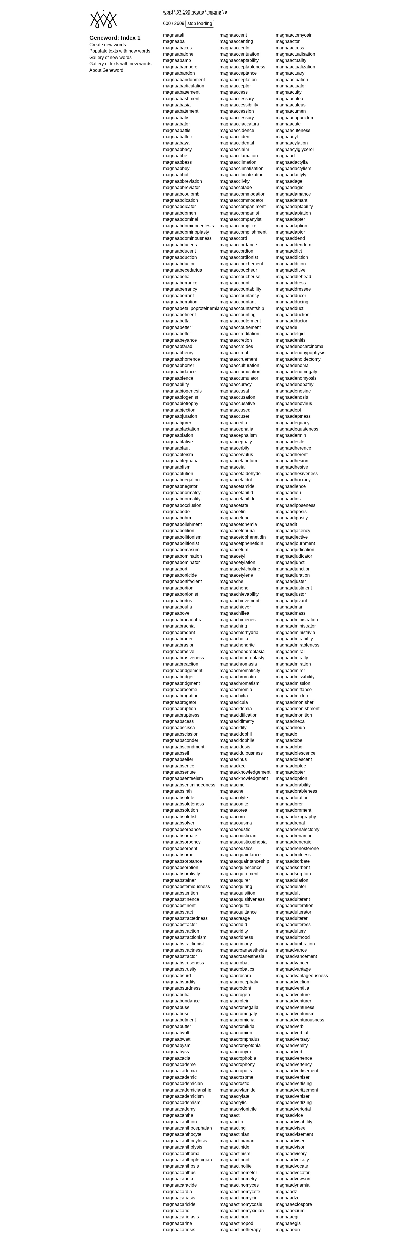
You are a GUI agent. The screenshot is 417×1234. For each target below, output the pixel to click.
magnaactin (231, 975)
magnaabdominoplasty (186, 232)
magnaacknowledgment (244, 632)
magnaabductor (179, 263)
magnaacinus (233, 613)
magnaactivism (235, 1140)
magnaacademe (179, 1064)
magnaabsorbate (180, 835)
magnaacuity (232, 1216)
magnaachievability (239, 448)
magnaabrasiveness (183, 657)
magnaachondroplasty (242, 511)
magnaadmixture (292, 403)
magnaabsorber (179, 854)
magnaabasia (177, 104)
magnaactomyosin (238, 1159)
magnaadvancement (296, 664)
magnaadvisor (290, 854)
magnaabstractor (180, 956)
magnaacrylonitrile (238, 962)
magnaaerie (288, 981)
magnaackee (233, 619)
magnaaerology (291, 1070)
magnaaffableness (294, 1223)
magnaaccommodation (243, 47)
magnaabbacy (177, 149)
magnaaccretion (236, 194)
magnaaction (233, 1096)
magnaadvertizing (294, 810)
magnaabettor (177, 333)
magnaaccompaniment (243, 60)
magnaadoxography (296, 524)
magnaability (176, 384)
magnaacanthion (180, 1121)
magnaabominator (181, 562)
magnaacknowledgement (245, 626)
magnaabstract (178, 912)
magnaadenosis (292, 104)
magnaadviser (290, 848)
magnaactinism (235, 1007)
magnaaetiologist (293, 1204)
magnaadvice (289, 822)
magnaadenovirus (294, 111)
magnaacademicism (183, 1096)
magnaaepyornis (292, 943)
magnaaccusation (237, 251)
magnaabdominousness (187, 238)
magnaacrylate (234, 950)
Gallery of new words (110, 57)
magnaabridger (178, 676)
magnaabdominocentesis (188, 225)
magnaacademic (180, 1077)
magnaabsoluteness (183, 803)
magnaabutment (179, 1019)
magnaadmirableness (297, 352)
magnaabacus (177, 47)
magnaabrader (178, 638)
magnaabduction (180, 257)
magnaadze (288, 905)
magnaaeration (291, 950)
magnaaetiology (292, 1210)
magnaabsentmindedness (189, 784)
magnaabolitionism (182, 537)
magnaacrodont (235, 842)
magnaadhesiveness (297, 181)
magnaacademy (179, 1109)
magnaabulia (176, 994)
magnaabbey (176, 168)
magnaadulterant (293, 607)
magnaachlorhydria (239, 486)
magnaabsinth (177, 791)
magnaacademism (181, 1102)
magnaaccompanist (239, 66)
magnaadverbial (292, 740)
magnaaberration (180, 301)
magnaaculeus (234, 1229)
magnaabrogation (181, 695)
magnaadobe (289, 448)
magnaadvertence (294, 765)
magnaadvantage (293, 676)
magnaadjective (292, 244)
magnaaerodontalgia (296, 1013)
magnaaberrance (180, 282)
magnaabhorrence (181, 359)
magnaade (286, 35)
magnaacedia (233, 276)
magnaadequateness (297, 136)
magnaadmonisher (294, 410)
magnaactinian (234, 988)
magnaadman (290, 314)
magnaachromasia (238, 517)
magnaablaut (176, 448)
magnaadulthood (293, 645)
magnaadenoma (292, 73)
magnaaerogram (292, 1051)
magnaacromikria (237, 880)
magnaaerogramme (295, 1058)
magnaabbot (175, 174)
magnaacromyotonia (240, 899)
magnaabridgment (181, 683)
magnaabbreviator (181, 187)
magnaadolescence (295, 460)
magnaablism (176, 467)
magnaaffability (291, 1216)
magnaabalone (178, 54)
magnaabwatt (176, 1039)
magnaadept (288, 117)
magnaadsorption (293, 581)
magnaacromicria (237, 873)
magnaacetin (233, 365)
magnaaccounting (238, 168)
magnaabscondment (183, 746)
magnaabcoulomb (181, 194)
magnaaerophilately (296, 1109)
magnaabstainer (179, 880)
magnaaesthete (291, 1172)
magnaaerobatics (293, 988)
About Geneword (106, 70)
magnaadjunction (293, 276)
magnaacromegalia (239, 861)
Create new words (107, 44)
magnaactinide (234, 1000)
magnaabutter (177, 1026)
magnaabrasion (179, 645)
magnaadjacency (293, 238)
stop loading (200, 23)
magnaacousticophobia (243, 695)
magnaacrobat (234, 816)
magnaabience (178, 378)
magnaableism (178, 454)
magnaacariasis (179, 1197)
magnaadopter (290, 479)
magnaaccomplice (238, 79)
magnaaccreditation (239, 187)
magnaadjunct (290, 270)
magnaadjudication (295, 257)
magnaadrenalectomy (297, 537)
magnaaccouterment (240, 174)
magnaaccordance (238, 98)
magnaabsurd (177, 975)
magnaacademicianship (187, 1090)
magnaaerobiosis (293, 1007)
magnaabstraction (181, 931)
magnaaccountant (238, 155)
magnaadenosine (293, 98)
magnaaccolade (236, 41)
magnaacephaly (236, 295)
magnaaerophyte (293, 1121)
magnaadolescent (294, 467)
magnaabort (175, 568)
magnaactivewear (237, 1134)
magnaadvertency (294, 772)
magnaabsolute (178, 797)
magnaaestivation (293, 1197)
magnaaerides (290, 975)
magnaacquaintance (240, 708)
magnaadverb (290, 734)
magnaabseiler (178, 759)
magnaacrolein (235, 854)
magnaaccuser (234, 270)
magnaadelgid (290, 41)
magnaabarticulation (183, 85)
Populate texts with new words (119, 51)
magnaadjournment (295, 251)
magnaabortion (178, 587)
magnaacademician (183, 1083)
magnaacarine (177, 1223)
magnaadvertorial (293, 816)
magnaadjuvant (291, 308)
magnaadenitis (291, 47)
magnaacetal (233, 320)
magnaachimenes (238, 473)
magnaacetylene (236, 429)
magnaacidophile (237, 594)
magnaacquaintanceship (244, 715)
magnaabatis (176, 117)
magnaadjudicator (294, 263)
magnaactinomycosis (241, 1058)
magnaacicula (234, 556)
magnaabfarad (177, 346)
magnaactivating (236, 1102)
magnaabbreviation (182, 181)
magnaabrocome (180, 689)
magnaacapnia (178, 1178)
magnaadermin (291, 142)
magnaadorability (293, 492)
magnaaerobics (291, 1000)
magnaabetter (177, 327)
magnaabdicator (179, 206)
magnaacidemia (236, 562)
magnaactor (231, 1166)
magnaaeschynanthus (298, 1153)
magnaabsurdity (179, 981)
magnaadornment (293, 517)
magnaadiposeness (295, 213)
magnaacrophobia (238, 912)
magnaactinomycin (239, 1051)
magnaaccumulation (240, 225)
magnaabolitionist (181, 543)
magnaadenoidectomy (298, 66)
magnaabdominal (180, 219)
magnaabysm (176, 1045)
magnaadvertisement (297, 778)
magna (214, 12)
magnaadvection (292, 689)
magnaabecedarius (182, 270)
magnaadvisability (294, 829)
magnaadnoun (290, 435)
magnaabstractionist (183, 943)
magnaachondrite (237, 498)
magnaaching (233, 479)
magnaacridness (236, 791)
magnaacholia (234, 492)
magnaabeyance (180, 340)
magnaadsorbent (293, 575)
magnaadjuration (293, 282)
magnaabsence (178, 765)
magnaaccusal (234, 244)
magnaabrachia (179, 626)
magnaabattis (176, 130)
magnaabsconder (180, 740)
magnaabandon (179, 73)
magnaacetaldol (236, 333)
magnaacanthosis (181, 1166)
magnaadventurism (295, 721)
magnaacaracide (180, 1185)
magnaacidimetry (237, 575)
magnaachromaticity (240, 524)
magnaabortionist (180, 594)
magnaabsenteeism (183, 778)
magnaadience (291, 194)
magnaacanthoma (181, 1153)
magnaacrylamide (238, 943)
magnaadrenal (290, 530)
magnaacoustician (238, 689)
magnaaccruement (238, 213)
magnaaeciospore (294, 912)
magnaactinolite (236, 1019)
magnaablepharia (181, 460)
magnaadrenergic (293, 549)
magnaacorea (233, 664)
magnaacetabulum (238, 314)
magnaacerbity (234, 301)
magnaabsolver (178, 822)
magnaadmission (293, 391)
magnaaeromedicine (296, 1083)
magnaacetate (234, 359)
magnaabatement (180, 111)
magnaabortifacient (182, 581)
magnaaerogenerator (297, 1045)
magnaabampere (180, 66)
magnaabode (176, 511)
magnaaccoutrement (240, 181)
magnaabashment (181, 98)
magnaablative (178, 441)
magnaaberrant (178, 295)
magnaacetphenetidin (241, 397)
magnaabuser (177, 1013)
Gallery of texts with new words (120, 63)
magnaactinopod (236, 1077)
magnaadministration (297, 327)
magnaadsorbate (293, 568)
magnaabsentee (179, 772)
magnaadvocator (292, 880)
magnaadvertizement (297, 797)
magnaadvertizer (292, 803)
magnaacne (231, 645)
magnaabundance (181, 1000)
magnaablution (178, 473)
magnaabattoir (177, 136)
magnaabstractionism (184, 937)
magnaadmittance (294, 397)
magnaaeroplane (293, 1128)
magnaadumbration (295, 651)
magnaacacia (176, 1058)
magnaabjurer (177, 422)
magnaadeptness (293, 123)
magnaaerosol (290, 1134)
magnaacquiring (236, 740)
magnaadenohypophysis (300, 60)
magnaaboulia (177, 607)
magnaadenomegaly (296, 79)
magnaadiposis (291, 219)
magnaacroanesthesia (242, 810)
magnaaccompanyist (240, 73)
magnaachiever (235, 460)
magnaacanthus (179, 1172)
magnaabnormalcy (182, 492)
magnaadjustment (294, 295)
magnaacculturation (239, 219)
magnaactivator (235, 1115)
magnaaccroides (236, 200)
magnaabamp (177, 60)
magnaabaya (176, 142)
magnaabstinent (179, 905)
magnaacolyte (234, 651)
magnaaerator (290, 956)
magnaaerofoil (290, 1039)
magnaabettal (177, 320)
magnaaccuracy (236, 238)
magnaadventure (293, 702)
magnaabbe (175, 155)
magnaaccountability (240, 142)
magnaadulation (292, 587)
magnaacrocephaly (239, 835)
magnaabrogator (179, 702)
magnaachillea (234, 467)
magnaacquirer (235, 734)
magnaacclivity (235, 35)
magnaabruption (179, 708)
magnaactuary (234, 1197)
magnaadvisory (291, 861)
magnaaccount (234, 136)
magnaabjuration (180, 416)
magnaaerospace (293, 1140)
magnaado (286, 441)
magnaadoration (292, 505)
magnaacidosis (235, 600)
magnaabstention (180, 893)
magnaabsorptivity (181, 873)
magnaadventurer (293, 708)
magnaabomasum (181, 549)
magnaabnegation (181, 479)
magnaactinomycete (240, 1045)
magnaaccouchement (241, 117)
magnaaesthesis (292, 1166)
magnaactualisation (239, 1178)
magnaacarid (176, 1210)
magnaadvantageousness (302, 683)
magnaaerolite (290, 1064)
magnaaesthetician (295, 1185)
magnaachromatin (238, 530)
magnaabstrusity (179, 969)
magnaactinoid (234, 1013)
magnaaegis (288, 931)
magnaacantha (178, 1115)
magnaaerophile (292, 1115)
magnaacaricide (179, 1204)
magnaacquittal (235, 759)
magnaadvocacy (292, 867)
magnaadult (288, 600)
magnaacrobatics (237, 822)
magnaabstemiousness (186, 886)
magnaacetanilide (238, 352)
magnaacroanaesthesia (243, 803)
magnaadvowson (293, 886)
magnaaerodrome (293, 1019)
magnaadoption (291, 486)
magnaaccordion (236, 104)
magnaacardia (177, 1191)
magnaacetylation (237, 416)
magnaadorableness (296, 498)
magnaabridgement (182, 670)
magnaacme (232, 638)
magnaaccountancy (239, 149)
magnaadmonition (294, 422)
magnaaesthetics (293, 1191)
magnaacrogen (235, 848)
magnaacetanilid (236, 346)
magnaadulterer (292, 626)
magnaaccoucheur (238, 123)
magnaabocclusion (182, 505)
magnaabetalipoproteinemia (191, 308)
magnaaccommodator (241, 54)
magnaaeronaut (292, 1090)
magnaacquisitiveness (242, 753)
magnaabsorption (180, 867)
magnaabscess (178, 721)
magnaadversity (292, 753)
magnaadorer (289, 511)
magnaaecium (290, 918)
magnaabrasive (178, 651)
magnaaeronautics (294, 1096)
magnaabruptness (181, 715)
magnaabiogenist (180, 397)
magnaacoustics (236, 702)
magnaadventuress (295, 715)
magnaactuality (235, 1185)
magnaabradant (179, 632)
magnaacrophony (237, 918)
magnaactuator (235, 1210)
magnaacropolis (236, 924)
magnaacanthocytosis (185, 1140)
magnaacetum (234, 403)
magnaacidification (239, 568)
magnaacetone (235, 371)
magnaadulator (291, 594)
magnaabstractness (183, 950)
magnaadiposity (292, 225)
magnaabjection (179, 410)
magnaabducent (179, 251)
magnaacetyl (232, 410)
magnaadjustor (291, 301)
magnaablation (178, 435)
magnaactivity (233, 1153)
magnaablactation (181, 429)
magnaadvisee (291, 835)
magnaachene (234, 441)
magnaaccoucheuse (240, 130)
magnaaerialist (291, 969)
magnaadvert (289, 759)
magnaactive (232, 1121)
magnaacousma (236, 676)
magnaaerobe (290, 994)
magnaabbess (177, 162)
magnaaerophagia (294, 1102)
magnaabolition (178, 530)
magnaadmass (291, 320)
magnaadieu (288, 200)
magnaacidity (233, 581)
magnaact (229, 969)
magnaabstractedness (185, 918)
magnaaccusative (237, 257)
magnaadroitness (293, 562)
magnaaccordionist (239, 111)
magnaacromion (236, 886)
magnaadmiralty (292, 365)
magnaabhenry (178, 352)
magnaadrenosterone (297, 556)
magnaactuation (236, 1204)
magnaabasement (181, 92)
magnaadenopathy (294, 92)
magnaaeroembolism (297, 1032)
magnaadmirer (290, 378)
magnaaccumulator (239, 232)
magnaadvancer (292, 670)
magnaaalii (174, 35)
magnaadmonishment (297, 416)
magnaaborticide (180, 575)
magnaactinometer (238, 1026)
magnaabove (176, 613)
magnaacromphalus (240, 893)
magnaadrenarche (294, 543)
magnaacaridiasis (181, 1216)
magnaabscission (181, 734)
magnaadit (286, 232)
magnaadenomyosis (296, 85)
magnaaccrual (234, 206)
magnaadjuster (291, 289)
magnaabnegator (180, 486)
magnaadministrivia (295, 340)
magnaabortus (177, 600)
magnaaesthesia (292, 1159)
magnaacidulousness (241, 607)
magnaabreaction (180, 664)
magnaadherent (292, 162)
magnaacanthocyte (182, 1134)
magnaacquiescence (241, 721)
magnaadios (288, 206)
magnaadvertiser (292, 784)
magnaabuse (176, 1007)
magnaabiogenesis (182, 391)
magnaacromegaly (238, 867)
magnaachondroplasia (242, 505)
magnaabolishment (182, 524)
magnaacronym (235, 905)
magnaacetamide (237, 340)
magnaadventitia (292, 695)
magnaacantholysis (182, 1147)
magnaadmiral (290, 359)
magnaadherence (293, 155)
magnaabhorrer (178, 365)
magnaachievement (239, 454)
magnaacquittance (238, 765)
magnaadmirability (294, 346)
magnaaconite (234, 657)
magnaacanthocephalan (187, 1128)
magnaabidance (179, 371)
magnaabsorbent (180, 848)
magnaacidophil (236, 587)
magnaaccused (235, 263)
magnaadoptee (291, 473)
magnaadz (286, 899)
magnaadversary (292, 746)
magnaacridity (234, 784)
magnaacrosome (236, 931)
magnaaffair (288, 1229)
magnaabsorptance (182, 861)
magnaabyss (176, 1051)
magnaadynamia (292, 893)
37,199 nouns (190, 12)
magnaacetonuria (237, 384)
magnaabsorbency (182, 842)
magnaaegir (288, 924)
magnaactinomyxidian (242, 1064)
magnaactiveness (237, 1128)
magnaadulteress (293, 632)
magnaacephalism (238, 289)
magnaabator (176, 123)
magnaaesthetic (292, 1178)
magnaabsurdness (182, 988)
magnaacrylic (233, 956)
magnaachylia (234, 549)
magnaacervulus (236, 308)
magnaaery (287, 1147)
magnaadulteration (294, 613)
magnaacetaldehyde (240, 327)
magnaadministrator (296, 333)
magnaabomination (182, 556)
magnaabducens (180, 244)
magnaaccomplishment (243, 85)
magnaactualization (239, 1191)
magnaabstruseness (183, 962)
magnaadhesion (292, 168)
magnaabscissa (179, 727)
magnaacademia (180, 1070)
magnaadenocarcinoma (299, 54)
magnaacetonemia (238, 378)
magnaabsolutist (179, 816)
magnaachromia (236, 543)
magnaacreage (235, 772)
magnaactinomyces (239, 1039)
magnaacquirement (239, 727)
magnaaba (174, 41)
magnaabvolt (176, 1032)
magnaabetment (179, 314)
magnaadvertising (294, 791)
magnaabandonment (184, 79)
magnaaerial (288, 962)
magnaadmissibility (295, 384)
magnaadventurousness (300, 727)
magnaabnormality (182, 498)
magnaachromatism (239, 537)
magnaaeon (288, 937)
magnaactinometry (238, 1032)
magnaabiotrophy (180, 403)
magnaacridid (233, 778)
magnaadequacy (292, 130)
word (168, 12)
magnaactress (234, 1172)
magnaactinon (234, 1070)
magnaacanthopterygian (187, 1159)
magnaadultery (291, 638)
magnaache (231, 435)
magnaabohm (177, 517)
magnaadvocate (292, 873)
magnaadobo (289, 454)
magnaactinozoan (238, 1090)
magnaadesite (290, 149)
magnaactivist (233, 1147)
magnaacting (233, 981)
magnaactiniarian (237, 994)
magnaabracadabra (183, 619)
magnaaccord (233, 92)
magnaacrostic (234, 937)
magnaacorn (232, 670)
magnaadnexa (290, 429)
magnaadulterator (293, 619)
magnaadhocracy (293, 187)
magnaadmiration (293, 371)
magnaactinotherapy (240, 1083)
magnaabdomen (179, 213)
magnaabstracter (180, 924)
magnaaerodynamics (297, 1026)
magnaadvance (291, 657)
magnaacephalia (236, 282)
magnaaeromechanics (298, 1077)
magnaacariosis (179, 1229)
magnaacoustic (235, 683)
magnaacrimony (236, 797)
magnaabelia (176, 276)
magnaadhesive (292, 174)
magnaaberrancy (180, 289)
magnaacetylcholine (240, 422)
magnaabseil (176, 753)
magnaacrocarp (235, 829)
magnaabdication (180, 200)
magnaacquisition (237, 746)
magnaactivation (236, 1109)
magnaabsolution (180, 810)
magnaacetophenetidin (243, 391)
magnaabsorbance (182, 829)
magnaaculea (233, 1223)
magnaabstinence (181, 899)
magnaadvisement (294, 842)
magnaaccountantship (242, 162)
